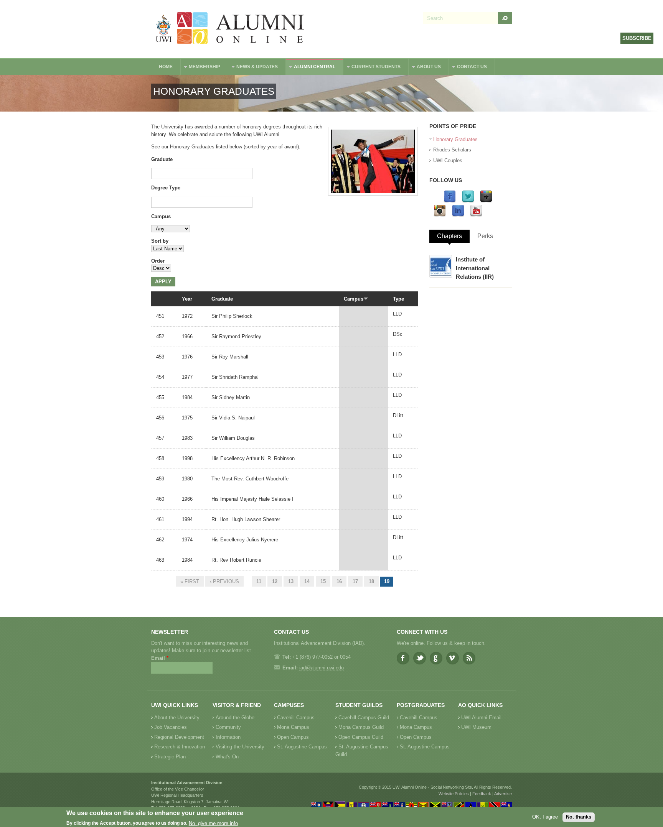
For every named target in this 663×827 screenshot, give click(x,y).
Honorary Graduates (455, 139)
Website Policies (454, 793)
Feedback (481, 793)
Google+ (436, 658)
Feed (469, 658)
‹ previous (224, 581)
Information (228, 737)
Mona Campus (293, 727)
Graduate (162, 159)
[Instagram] (440, 215)
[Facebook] (450, 201)
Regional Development (179, 737)
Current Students (372, 67)
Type (398, 299)
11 (258, 581)
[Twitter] (468, 201)
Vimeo (452, 658)
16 (339, 581)
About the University (177, 717)
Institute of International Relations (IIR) (475, 268)
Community (228, 727)
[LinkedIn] (458, 215)
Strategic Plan (170, 757)
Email (159, 658)
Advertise (503, 793)
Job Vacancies (170, 727)
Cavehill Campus (296, 717)
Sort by (159, 241)
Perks (485, 236)
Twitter (419, 658)
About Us (425, 67)
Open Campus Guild (360, 737)
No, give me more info (213, 823)
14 (307, 581)
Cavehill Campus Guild (363, 717)
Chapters (449, 236)
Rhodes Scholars (452, 150)
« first (189, 581)
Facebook (403, 658)
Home (166, 66)
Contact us (468, 67)
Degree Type (165, 188)
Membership (200, 67)
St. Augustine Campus (302, 747)
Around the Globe (235, 717)
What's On (227, 757)
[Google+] (486, 201)
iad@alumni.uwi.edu (321, 668)
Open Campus (293, 737)
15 (323, 581)
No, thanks (578, 817)
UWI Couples (447, 160)
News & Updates (253, 67)
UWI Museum (476, 727)
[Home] (230, 29)
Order (158, 261)
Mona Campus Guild (361, 727)
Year (187, 299)
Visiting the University (240, 747)
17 (355, 581)
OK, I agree (545, 817)
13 (291, 581)
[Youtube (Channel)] (476, 215)
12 (274, 581)
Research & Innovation (179, 747)
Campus (161, 216)
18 (371, 581)
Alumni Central (310, 67)
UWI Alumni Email (481, 717)
